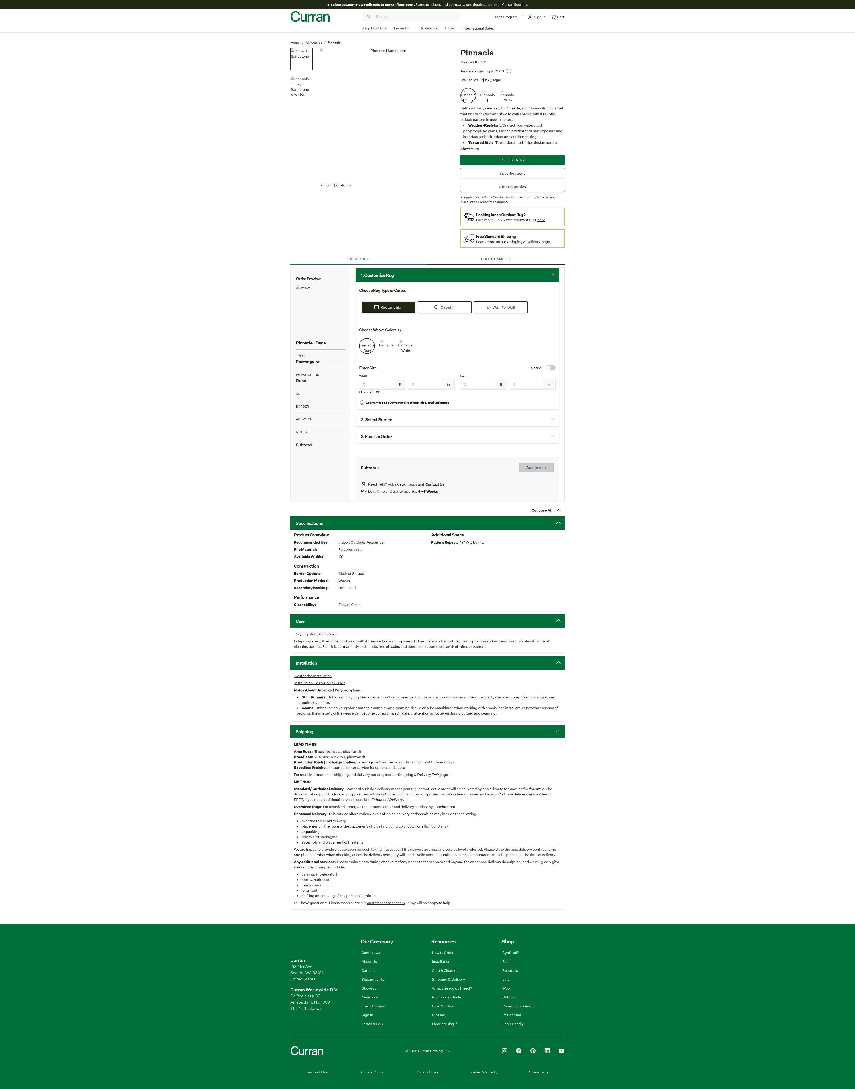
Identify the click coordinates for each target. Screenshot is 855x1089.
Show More (469, 148)
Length (465, 376)
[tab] (359, 259)
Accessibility (538, 1072)
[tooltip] (509, 71)
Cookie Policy (372, 1072)
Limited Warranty (483, 1072)
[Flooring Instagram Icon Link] (504, 1051)
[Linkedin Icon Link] (547, 1051)
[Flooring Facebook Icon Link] (519, 1051)
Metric (536, 367)
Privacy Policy (427, 1072)
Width (363, 376)
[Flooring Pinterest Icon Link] (533, 1051)
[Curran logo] (310, 16)
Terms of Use (317, 1072)
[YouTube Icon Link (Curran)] (561, 1051)
